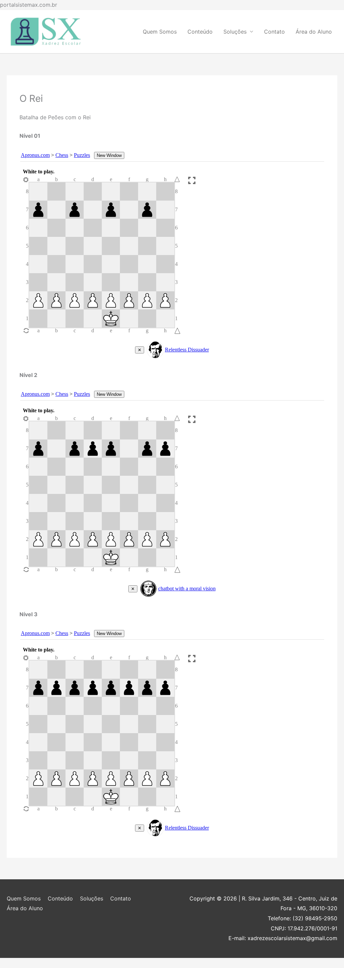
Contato (274, 31)
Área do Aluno (314, 31)
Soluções (235, 31)
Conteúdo (200, 31)
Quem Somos (160, 31)
